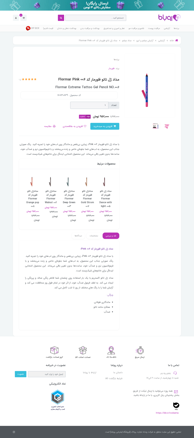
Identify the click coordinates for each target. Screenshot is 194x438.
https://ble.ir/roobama (167, 413)
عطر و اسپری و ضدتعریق (114, 28)
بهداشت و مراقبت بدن (90, 28)
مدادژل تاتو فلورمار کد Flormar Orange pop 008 (32, 198)
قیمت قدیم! (48, 28)
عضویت (20, 374)
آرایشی (167, 28)
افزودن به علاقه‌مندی (73, 126)
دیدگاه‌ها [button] (78, 235)
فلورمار (111, 68)
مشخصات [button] (94, 235)
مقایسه (48, 126)
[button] (23, 18)
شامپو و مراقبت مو (136, 28)
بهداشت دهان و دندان (66, 28)
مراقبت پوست (154, 28)
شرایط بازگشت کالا (113, 378)
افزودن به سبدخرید (103, 126)
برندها (176, 28)
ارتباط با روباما (89, 372)
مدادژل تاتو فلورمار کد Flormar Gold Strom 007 (87, 198)
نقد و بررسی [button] (111, 235)
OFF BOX (35, 28)
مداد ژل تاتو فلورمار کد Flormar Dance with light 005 (105, 198)
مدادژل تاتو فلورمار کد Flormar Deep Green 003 (69, 198)
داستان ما (117, 372)
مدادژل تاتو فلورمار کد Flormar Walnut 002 (51, 196)
